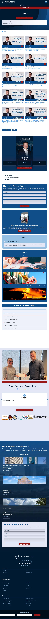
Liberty (4, 590)
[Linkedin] (23, 565)
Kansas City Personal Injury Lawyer (11, 316)
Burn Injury (28, 603)
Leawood (28, 582)
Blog (27, 570)
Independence (6, 585)
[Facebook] (21, 565)
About (4, 570)
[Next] (47, 400)
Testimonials (29, 572)
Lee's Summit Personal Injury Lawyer (11, 308)
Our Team (5, 572)
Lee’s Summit (6, 583)
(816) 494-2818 (9, 514)
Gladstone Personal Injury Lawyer (10, 325)
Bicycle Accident (7, 603)
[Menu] (46, 2)
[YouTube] (25, 565)
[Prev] (1, 400)
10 (10, 129)
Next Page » (14, 129)
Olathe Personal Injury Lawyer (10, 322)
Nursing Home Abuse (30, 600)
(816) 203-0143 (25, 5)
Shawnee (28, 588)
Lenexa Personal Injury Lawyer (10, 313)
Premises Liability (30, 598)
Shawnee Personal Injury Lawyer (10, 328)
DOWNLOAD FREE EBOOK (24, 230)
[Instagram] (27, 565)
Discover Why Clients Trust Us (24, 410)
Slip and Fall (28, 601)
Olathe (4, 587)
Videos (27, 574)
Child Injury (28, 605)
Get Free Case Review (24, 7)
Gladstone (28, 583)
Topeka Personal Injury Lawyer (10, 311)
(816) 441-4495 (9, 470)
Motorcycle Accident (8, 600)
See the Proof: (24, 382)
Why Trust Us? (7, 179)
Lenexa (27, 585)
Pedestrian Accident (7, 605)
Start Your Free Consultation (24, 17)
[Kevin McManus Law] (8, 2)
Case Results (6, 574)
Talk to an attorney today (24, 167)
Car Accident (6, 598)
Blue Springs (29, 587)
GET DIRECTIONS (6, 474)
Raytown (5, 588)
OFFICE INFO (5, 472)
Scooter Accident (7, 601)
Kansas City (5, 582)
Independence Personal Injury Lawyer (11, 319)
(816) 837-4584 (9, 492)
